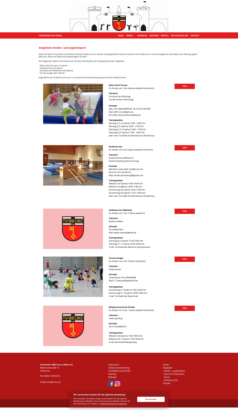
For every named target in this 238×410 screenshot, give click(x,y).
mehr (184, 86)
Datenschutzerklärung (119, 367)
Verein (166, 364)
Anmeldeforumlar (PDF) (119, 370)
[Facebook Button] (111, 383)
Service (164, 35)
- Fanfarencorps (170, 380)
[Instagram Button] (117, 383)
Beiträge (154, 35)
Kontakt (195, 35)
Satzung (112, 374)
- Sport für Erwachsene (173, 374)
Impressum (113, 364)
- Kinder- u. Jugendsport (174, 370)
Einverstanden (151, 399)
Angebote (142, 35)
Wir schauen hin (179, 35)
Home (120, 35)
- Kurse (166, 377)
